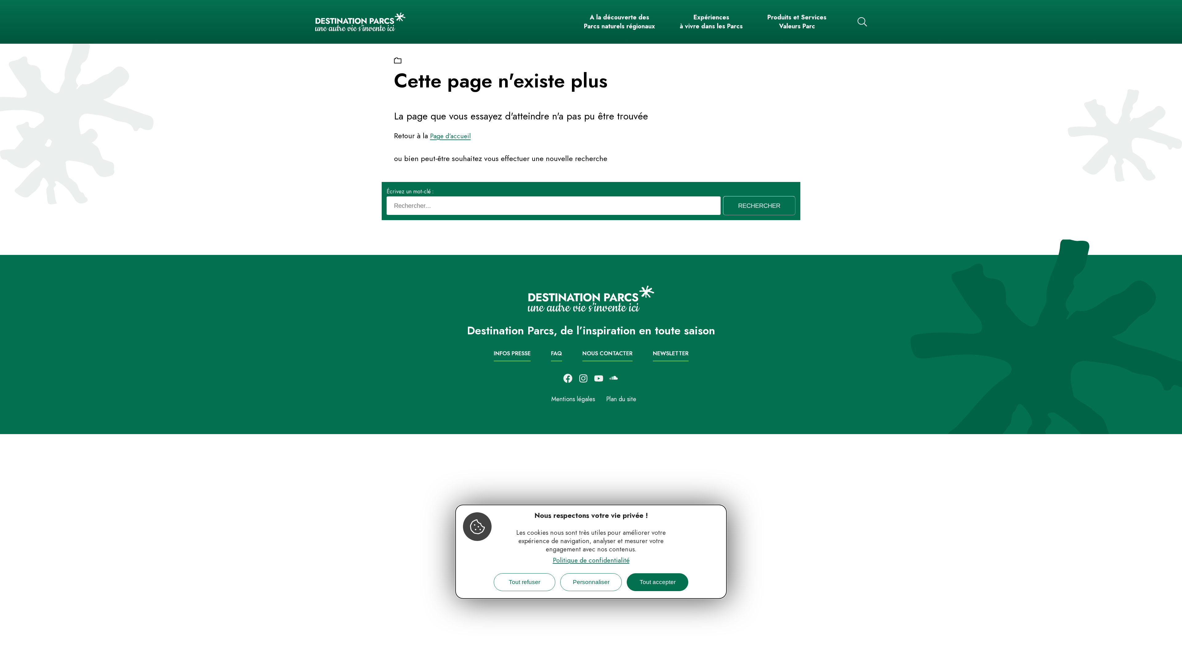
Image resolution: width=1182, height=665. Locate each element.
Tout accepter (658, 582)
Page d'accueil (450, 136)
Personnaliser (591, 582)
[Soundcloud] (614, 378)
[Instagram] (583, 378)
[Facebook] (568, 378)
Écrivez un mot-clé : (410, 191)
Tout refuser (524, 582)
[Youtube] (598, 378)
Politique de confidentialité (591, 560)
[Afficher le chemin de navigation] (397, 60)
